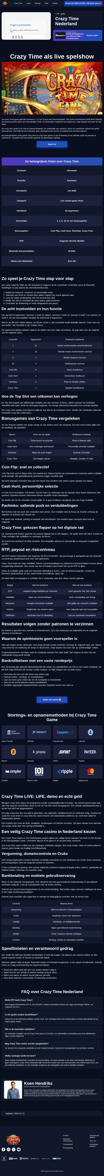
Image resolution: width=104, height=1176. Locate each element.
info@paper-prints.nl (94, 1145)
